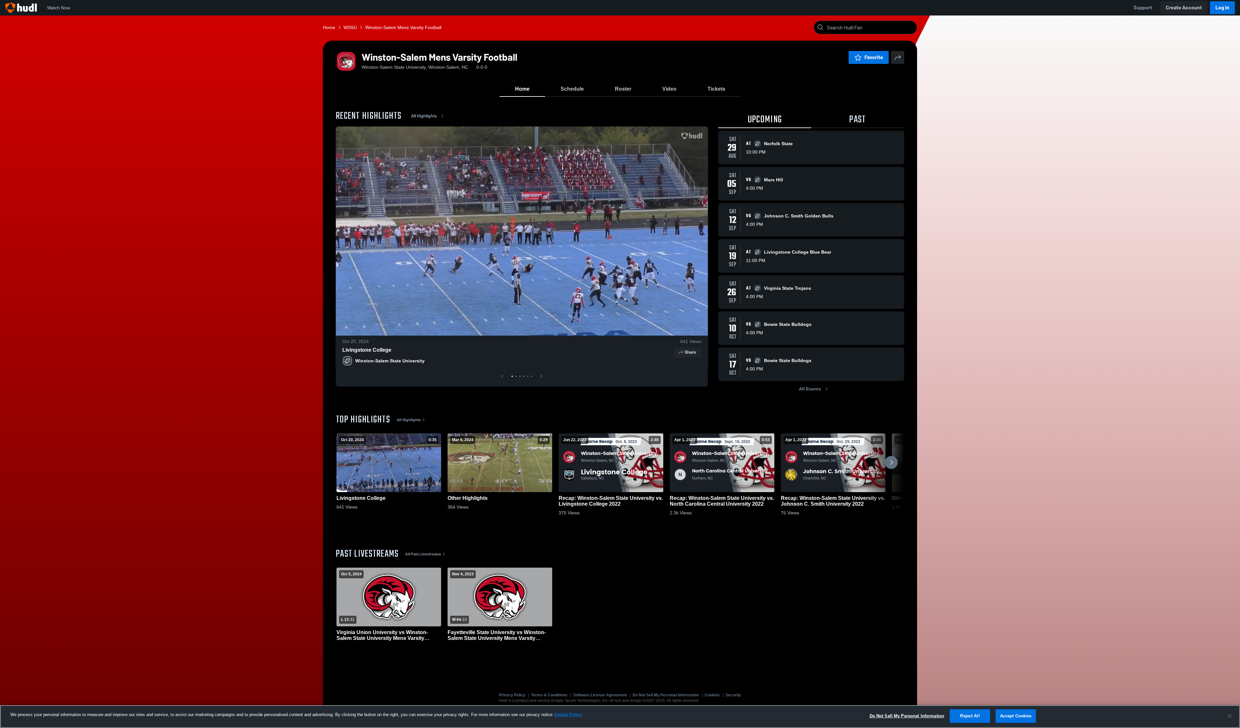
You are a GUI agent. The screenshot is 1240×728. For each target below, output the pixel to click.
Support (1142, 7)
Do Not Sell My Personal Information (666, 695)
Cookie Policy (568, 714)
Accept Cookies (1016, 715)
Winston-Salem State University (390, 360)
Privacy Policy (512, 695)
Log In (1222, 7)
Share (690, 352)
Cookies (712, 695)
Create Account (1184, 7)
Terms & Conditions (549, 695)
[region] (620, 716)
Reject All (969, 715)
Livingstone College (366, 350)
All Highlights (424, 116)
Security (733, 695)
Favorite (873, 57)
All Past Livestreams (423, 554)
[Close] (1230, 716)
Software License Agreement (600, 695)
